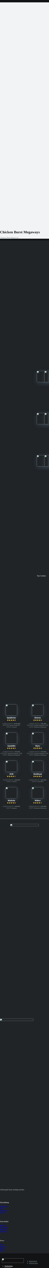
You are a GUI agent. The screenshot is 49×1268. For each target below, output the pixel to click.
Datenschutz (33, 1263)
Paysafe (3, 1212)
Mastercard (4, 1206)
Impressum (33, 1261)
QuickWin (11, 746)
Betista (38, 718)
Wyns (37, 746)
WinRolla (11, 800)
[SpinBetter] (42, 381)
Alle (1, 1244)
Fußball (2, 1246)
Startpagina (9, 1266)
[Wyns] (37, 743)
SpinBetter (11, 718)
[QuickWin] (42, 424)
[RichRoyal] (37, 771)
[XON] (42, 466)
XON (11, 774)
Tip (1, 1250)
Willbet (38, 800)
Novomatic (4, 1227)
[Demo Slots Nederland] (13, 1262)
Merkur (2, 1225)
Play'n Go (3, 1229)
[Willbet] (37, 798)
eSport (2, 1248)
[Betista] (37, 715)
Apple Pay (4, 1210)
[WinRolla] (11, 798)
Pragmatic (3, 1231)
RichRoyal (38, 774)
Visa (1, 1208)
